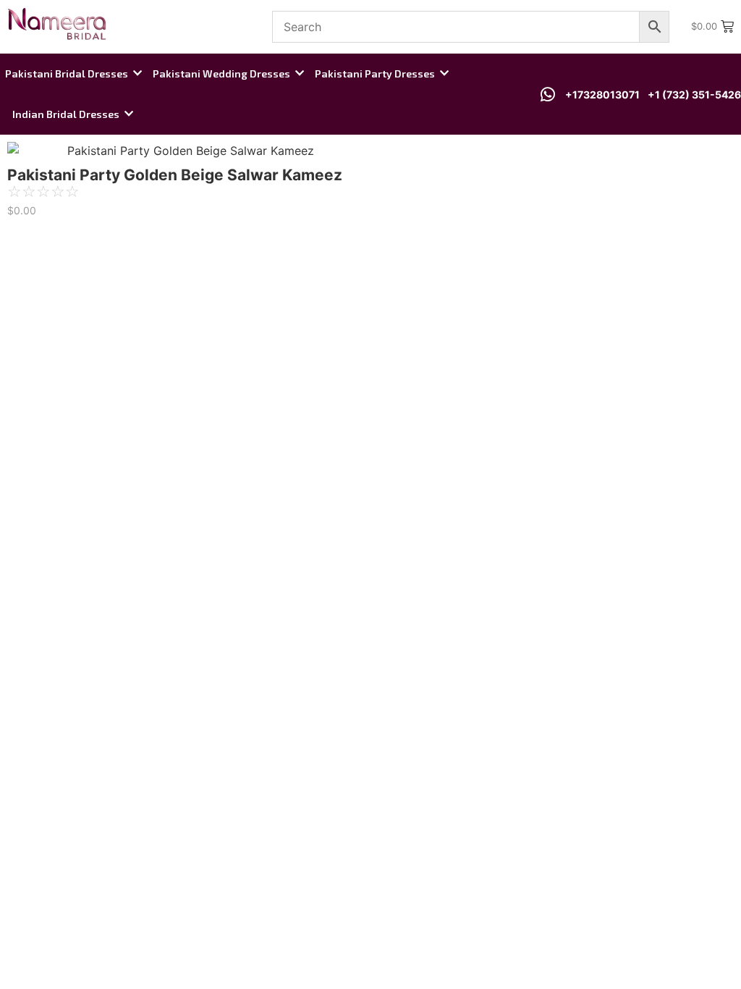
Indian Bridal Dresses (65, 114)
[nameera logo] (54, 24)
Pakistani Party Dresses (375, 73)
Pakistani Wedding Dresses (221, 73)
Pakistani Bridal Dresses (66, 73)
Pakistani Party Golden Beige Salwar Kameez (174, 175)
